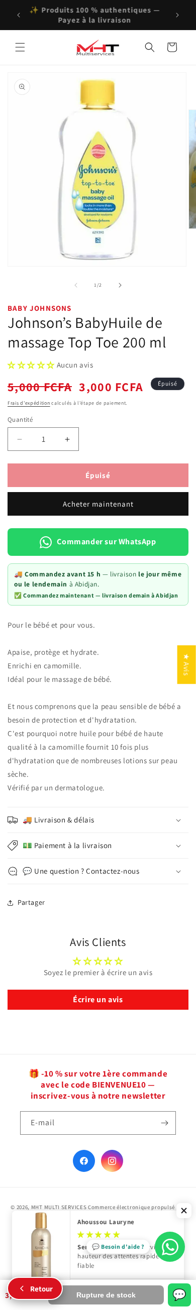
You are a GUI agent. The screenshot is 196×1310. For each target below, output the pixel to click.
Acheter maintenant (98, 504)
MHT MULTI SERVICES (59, 1207)
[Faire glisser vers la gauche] (76, 285)
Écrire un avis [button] (98, 999)
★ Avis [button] (186, 664)
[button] (20, 47)
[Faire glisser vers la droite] (120, 285)
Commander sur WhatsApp (106, 541)
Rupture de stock (106, 1295)
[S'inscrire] (164, 1123)
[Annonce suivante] (177, 15)
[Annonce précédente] (19, 15)
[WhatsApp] (170, 1247)
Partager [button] (31, 902)
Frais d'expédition (29, 403)
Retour (41, 1288)
